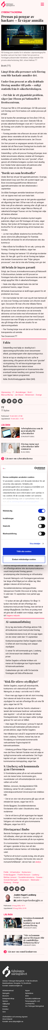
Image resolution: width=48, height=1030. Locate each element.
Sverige (39, 395)
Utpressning (6, 392)
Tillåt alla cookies (24, 551)
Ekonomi (5, 996)
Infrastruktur (15, 872)
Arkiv (27, 996)
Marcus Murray (7, 395)
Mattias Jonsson (10, 877)
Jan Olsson (19, 395)
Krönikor (5, 1009)
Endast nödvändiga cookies (24, 559)
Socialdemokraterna (26, 877)
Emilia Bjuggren (10, 875)
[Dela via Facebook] (3, 401)
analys (38, 862)
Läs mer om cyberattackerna (18, 458)
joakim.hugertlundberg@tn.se (30, 900)
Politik (6, 872)
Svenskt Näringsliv (11, 880)
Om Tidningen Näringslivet (34, 1006)
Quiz (4, 1012)
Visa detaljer (35, 543)
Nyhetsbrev (29, 993)
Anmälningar (21, 392)
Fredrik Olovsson (24, 875)
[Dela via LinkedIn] (14, 401)
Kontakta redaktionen (32, 998)
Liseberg (35, 875)
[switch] (41, 518)
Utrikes (5, 1006)
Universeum (24, 880)
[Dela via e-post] (20, 401)
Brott (30, 392)
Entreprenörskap (8, 998)
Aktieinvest (29, 395)
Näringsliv (5, 993)
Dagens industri (13, 615)
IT (13, 392)
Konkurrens (26, 872)
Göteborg (7, 882)
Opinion (5, 1001)
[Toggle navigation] (42, 4)
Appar (27, 990)
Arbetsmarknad (8, 990)
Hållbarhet (6, 1004)
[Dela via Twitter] (9, 401)
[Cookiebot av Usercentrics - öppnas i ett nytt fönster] (34, 468)
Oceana (39, 877)
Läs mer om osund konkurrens (22, 951)
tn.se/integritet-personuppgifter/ (24, 502)
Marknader (35, 880)
